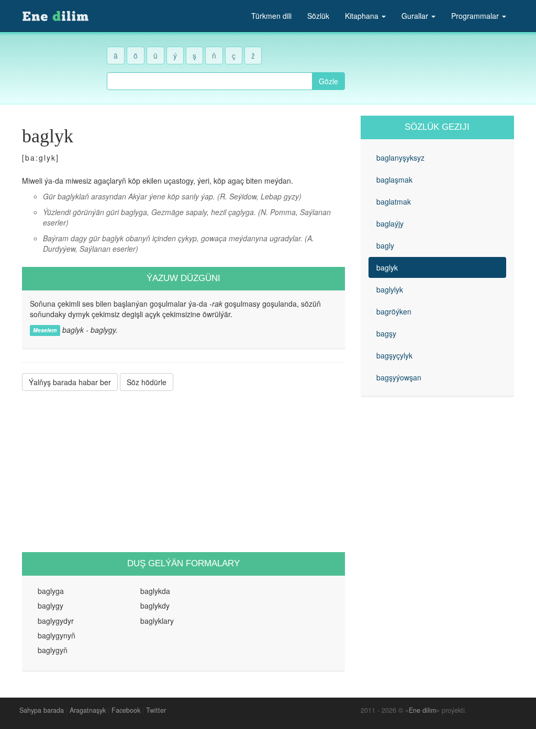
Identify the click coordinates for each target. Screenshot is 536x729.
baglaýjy (390, 223)
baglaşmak (394, 179)
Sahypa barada (41, 710)
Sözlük (318, 15)
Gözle (328, 81)
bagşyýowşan (398, 377)
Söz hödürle (146, 382)
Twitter (156, 710)
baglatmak (393, 201)
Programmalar (476, 15)
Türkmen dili (271, 15)
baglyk (387, 267)
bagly (385, 245)
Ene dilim (422, 710)
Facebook (125, 710)
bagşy (386, 333)
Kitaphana (363, 15)
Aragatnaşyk (88, 710)
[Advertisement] (183, 471)
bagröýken (393, 311)
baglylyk (389, 289)
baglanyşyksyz (400, 157)
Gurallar (415, 15)
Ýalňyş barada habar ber (70, 382)
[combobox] (209, 81)
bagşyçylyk (394, 355)
